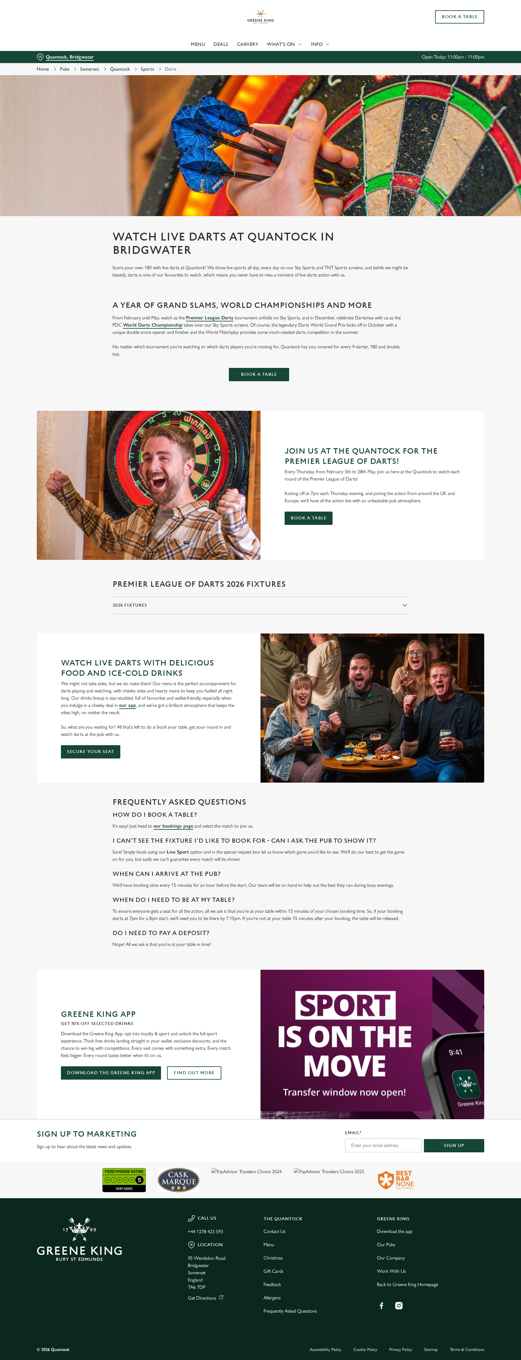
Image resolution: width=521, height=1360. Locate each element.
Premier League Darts (209, 318)
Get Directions (202, 1298)
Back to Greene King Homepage (407, 1284)
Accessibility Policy (325, 1349)
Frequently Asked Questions (290, 1311)
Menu (269, 1244)
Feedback (272, 1284)
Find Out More (194, 1072)
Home (43, 69)
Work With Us (391, 1271)
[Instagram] (398, 1305)
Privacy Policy (400, 1349)
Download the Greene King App (111, 1072)
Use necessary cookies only (458, 35)
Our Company (391, 1258)
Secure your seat (90, 751)
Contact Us (275, 1231)
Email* (353, 1132)
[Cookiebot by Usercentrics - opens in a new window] (51, 56)
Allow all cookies (458, 15)
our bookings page (173, 826)
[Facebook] (381, 1305)
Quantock (120, 69)
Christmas (273, 1258)
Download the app (394, 1231)
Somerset (89, 69)
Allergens (272, 1298)
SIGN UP (454, 1145)
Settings (321, 56)
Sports (147, 69)
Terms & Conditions (467, 1349)
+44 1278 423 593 (205, 1231)
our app (127, 705)
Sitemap (431, 1349)
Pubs (64, 69)
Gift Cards (273, 1271)
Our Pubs (386, 1244)
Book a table (259, 374)
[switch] (185, 56)
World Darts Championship (152, 325)
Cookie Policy (365, 1349)
